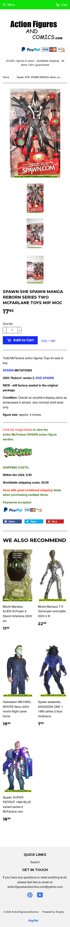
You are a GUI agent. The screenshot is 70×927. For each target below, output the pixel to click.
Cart (64, 4)
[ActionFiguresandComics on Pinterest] (30, 896)
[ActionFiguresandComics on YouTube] (40, 896)
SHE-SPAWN (45, 378)
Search (35, 862)
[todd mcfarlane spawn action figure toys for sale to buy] (18, 460)
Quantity (8, 323)
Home (6, 77)
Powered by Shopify (53, 911)
